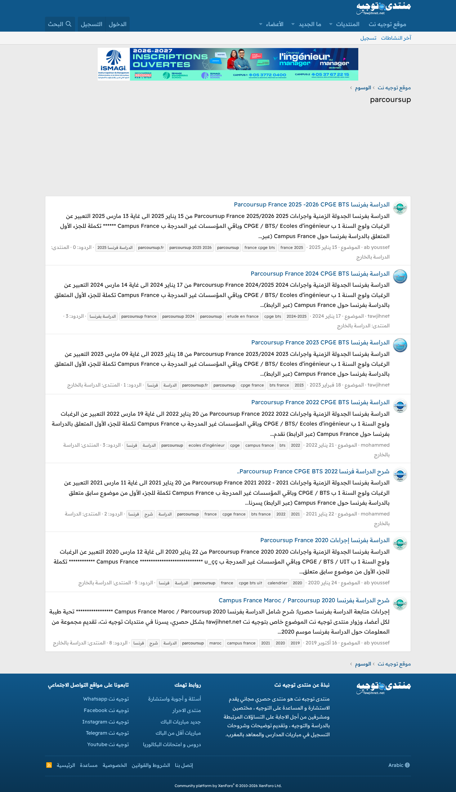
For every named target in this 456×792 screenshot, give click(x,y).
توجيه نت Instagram (105, 722)
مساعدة (89, 765)
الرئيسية (66, 765)
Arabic (396, 765)
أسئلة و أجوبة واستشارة (174, 699)
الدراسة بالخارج (373, 257)
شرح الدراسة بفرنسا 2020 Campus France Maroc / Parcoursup (304, 600)
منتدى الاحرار (186, 710)
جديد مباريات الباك (181, 722)
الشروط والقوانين (151, 765)
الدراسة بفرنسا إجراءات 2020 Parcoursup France (325, 540)
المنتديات (348, 24)
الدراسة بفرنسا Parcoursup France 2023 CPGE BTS (320, 342)
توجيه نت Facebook (106, 710)
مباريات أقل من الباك (178, 733)
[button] (331, 24)
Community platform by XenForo (228, 785)
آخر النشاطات (396, 38)
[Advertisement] (228, 152)
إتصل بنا (184, 765)
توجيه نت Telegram (107, 733)
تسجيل (368, 38)
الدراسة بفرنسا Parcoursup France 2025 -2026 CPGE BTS (312, 204)
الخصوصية (115, 765)
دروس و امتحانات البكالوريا (172, 744)
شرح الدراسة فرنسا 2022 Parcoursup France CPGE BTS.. (313, 471)
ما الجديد (310, 24)
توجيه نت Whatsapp (106, 699)
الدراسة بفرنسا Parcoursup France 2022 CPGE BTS (320, 402)
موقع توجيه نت (387, 24)
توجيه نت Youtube (108, 744)
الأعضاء (275, 24)
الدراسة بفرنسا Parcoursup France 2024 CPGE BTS (320, 273)
